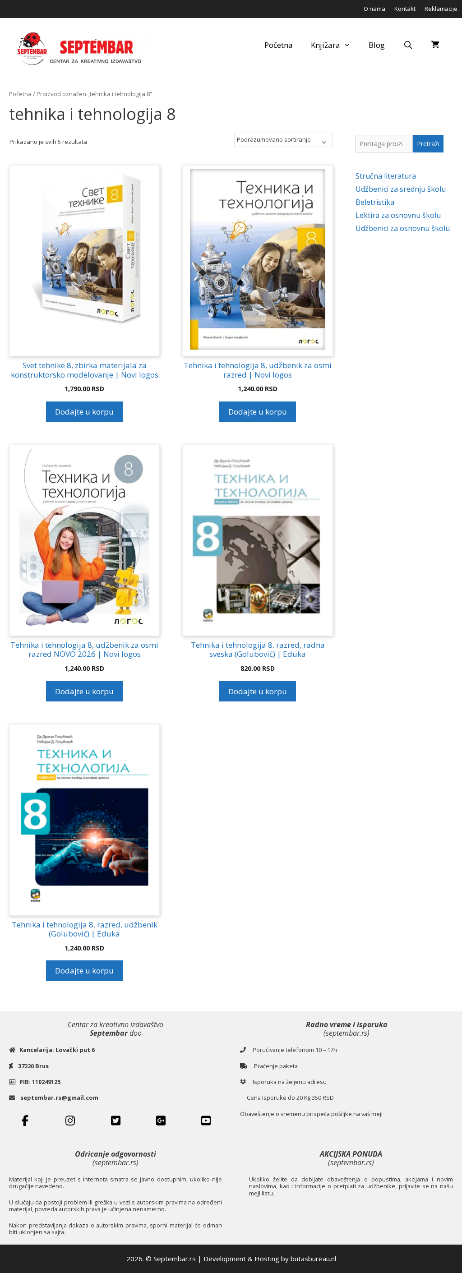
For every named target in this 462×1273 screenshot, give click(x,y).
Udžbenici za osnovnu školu (403, 228)
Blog (377, 45)
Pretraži (428, 143)
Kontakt (405, 9)
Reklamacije (441, 9)
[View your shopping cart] (435, 45)
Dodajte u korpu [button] (84, 411)
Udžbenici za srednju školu (401, 189)
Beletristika (375, 202)
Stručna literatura (386, 176)
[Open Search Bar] (408, 45)
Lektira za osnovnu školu (398, 215)
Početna (278, 45)
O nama (374, 9)
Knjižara (325, 45)
